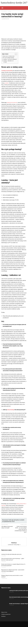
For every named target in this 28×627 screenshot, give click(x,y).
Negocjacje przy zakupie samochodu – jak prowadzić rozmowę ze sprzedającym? (12, 570)
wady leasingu (10, 409)
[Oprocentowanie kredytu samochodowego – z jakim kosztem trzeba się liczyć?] (4, 598)
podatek (7, 83)
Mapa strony (4, 612)
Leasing (9, 11)
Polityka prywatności (6, 614)
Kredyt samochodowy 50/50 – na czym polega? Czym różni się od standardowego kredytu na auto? (21, 529)
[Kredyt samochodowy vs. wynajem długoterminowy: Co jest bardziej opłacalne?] (4, 605)
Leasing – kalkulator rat (8, 60)
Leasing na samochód (6, 70)
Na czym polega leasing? (8, 57)
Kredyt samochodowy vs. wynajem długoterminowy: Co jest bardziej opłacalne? (13, 565)
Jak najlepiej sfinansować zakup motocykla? (7, 527)
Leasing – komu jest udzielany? (10, 59)
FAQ (6, 62)
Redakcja (3, 616)
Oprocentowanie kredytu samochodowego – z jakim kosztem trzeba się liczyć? (12, 559)
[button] (2, 8)
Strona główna (4, 11)
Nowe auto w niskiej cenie (8, 56)
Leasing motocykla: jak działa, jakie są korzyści (11, 554)
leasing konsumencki (12, 102)
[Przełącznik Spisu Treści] (15, 54)
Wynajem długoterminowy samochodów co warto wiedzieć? (12, 576)
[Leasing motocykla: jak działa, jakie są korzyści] (4, 592)
